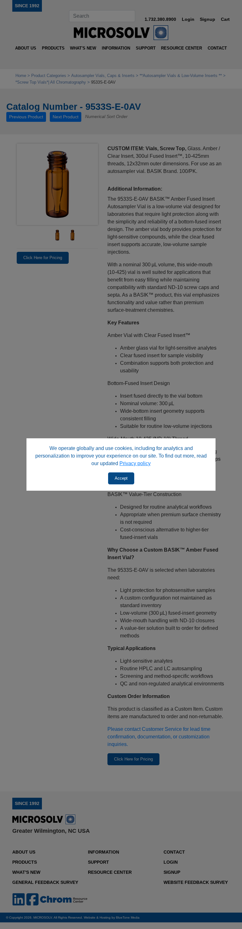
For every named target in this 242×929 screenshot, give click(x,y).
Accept (121, 478)
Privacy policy (135, 463)
